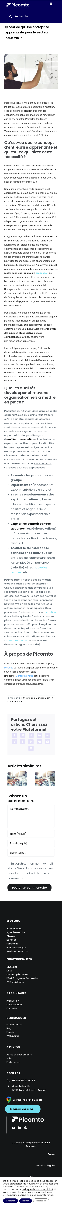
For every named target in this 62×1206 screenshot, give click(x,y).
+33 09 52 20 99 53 (23, 1080)
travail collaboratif (16, 640)
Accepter (10, 1200)
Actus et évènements (19, 1054)
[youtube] (13, 1127)
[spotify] (25, 1127)
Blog (9, 1028)
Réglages (41, 1200)
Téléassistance (15, 982)
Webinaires (13, 1036)
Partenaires (13, 1062)
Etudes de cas (15, 1024)
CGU (31, 1176)
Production (13, 1000)
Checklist (12, 966)
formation (50, 612)
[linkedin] (19, 1127)
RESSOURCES (16, 1018)
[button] (9, 778)
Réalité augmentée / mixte (22, 978)
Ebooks (10, 1032)
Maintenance (14, 1004)
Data (9, 970)
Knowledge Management (36, 697)
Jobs (9, 1058)
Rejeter (25, 1200)
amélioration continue (21, 439)
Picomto (35, 1142)
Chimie (11, 936)
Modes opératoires (17, 974)
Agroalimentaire (16, 932)
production (42, 273)
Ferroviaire (12, 943)
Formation (12, 1008)
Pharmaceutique (16, 947)
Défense (11, 939)
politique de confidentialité (37, 1189)
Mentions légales (45, 1165)
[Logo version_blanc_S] (18, 4)
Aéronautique (14, 928)
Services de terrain (17, 951)
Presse (51, 1154)
